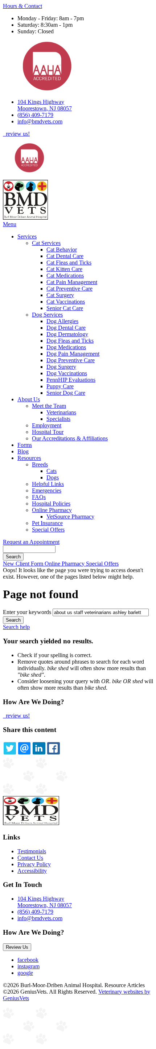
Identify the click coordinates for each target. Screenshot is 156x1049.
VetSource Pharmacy (70, 516)
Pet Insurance (47, 523)
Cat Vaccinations (65, 302)
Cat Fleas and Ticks (68, 262)
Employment (46, 425)
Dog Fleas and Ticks (70, 341)
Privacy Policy (34, 864)
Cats (51, 471)
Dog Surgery (61, 367)
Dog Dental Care (66, 328)
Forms (24, 445)
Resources (29, 458)
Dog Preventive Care (70, 360)
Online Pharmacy (52, 510)
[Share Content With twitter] (10, 748)
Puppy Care (60, 386)
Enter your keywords (27, 612)
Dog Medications (66, 347)
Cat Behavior (61, 249)
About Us (28, 399)
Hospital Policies (51, 503)
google (25, 973)
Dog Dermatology (67, 334)
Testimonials (31, 851)
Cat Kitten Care (64, 269)
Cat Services (46, 243)
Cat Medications (65, 275)
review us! (17, 134)
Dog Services (47, 315)
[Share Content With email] (24, 748)
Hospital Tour (47, 432)
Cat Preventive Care (69, 288)
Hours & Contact (22, 6)
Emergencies (46, 490)
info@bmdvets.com (39, 121)
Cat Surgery (60, 295)
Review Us (17, 947)
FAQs (39, 497)
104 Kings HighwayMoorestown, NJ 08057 (44, 105)
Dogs (52, 477)
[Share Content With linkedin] (39, 748)
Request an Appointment (31, 542)
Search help (16, 627)
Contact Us (30, 858)
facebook (27, 960)
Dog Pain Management (72, 354)
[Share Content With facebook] (53, 748)
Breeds (40, 464)
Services (27, 236)
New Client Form (24, 564)
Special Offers (48, 529)
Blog (23, 451)
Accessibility (32, 871)
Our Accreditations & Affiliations (70, 438)
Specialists (58, 419)
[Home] (25, 218)
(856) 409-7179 (35, 115)
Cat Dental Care (64, 256)
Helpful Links (48, 484)
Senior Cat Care (64, 308)
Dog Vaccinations (66, 373)
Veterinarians (61, 412)
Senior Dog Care (65, 393)
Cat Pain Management (71, 282)
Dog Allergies (62, 321)
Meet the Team (49, 406)
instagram (28, 966)
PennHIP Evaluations (70, 380)
